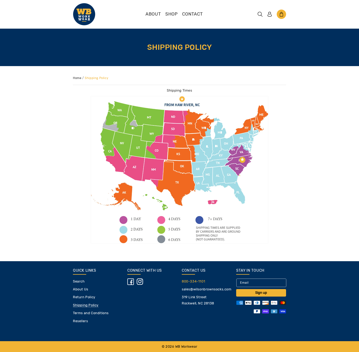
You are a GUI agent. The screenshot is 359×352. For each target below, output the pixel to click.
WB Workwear (186, 347)
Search (79, 281)
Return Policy (84, 297)
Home (77, 78)
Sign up (261, 293)
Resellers (80, 321)
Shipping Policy (96, 78)
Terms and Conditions (91, 313)
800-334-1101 (193, 281)
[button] (260, 14)
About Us (80, 289)
